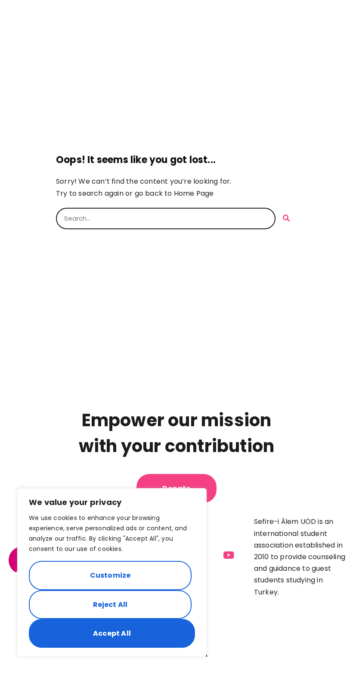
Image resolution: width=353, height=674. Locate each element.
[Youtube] (229, 555)
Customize (110, 575)
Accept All (112, 633)
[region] (112, 572)
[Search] (286, 218)
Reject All (110, 604)
